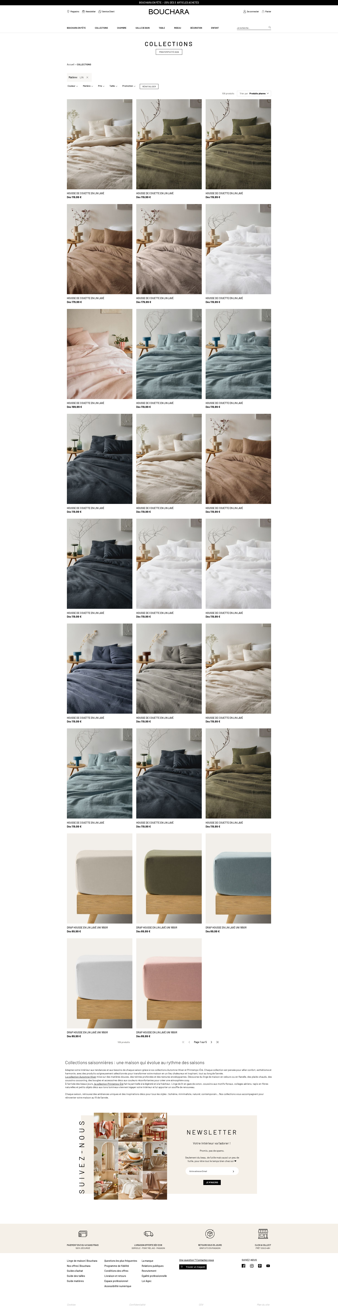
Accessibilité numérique (117, 1286)
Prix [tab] (100, 85)
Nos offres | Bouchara (78, 1265)
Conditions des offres (116, 1270)
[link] (251, 11)
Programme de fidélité (116, 1265)
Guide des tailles (76, 1275)
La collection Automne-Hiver (80, 1076)
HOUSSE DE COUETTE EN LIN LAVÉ (85, 193)
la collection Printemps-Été (108, 1083)
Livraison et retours (115, 1275)
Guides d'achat (75, 1270)
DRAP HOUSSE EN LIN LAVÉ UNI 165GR (87, 927)
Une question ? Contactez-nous (196, 1260)
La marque (147, 1260)
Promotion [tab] (127, 85)
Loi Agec (146, 1280)
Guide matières (75, 1280)
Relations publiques (153, 1265)
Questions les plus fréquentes (120, 1260)
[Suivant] (211, 1042)
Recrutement (149, 1270)
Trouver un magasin (195, 1266)
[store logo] (169, 11)
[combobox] (254, 28)
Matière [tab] (86, 85)
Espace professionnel (116, 1280)
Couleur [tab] (71, 85)
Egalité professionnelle (154, 1275)
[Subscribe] (233, 1171)
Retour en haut (331, 1298)
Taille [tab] (112, 85)
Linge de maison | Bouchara (82, 1260)
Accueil (70, 64)
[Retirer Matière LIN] (87, 77)
